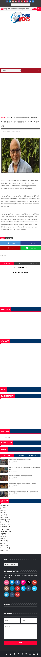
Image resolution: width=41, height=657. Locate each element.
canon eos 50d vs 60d (5, 437)
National (31, 8)
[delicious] (33, 1)
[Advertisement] (20, 46)
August (2, 505)
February (3, 520)
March (2, 517)
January (2, 522)
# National (9, 238)
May (1, 512)
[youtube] (22, 1)
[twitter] (10, 1)
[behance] (30, 1)
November (3, 527)
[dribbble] (27, 1)
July (1, 508)
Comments (33, 455)
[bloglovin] (25, 1)
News (7, 564)
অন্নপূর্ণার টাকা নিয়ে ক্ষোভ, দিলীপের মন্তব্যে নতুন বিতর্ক (20, 476)
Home (3, 117)
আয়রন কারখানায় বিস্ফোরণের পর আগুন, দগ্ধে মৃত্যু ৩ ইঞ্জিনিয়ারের (22, 484)
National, (17, 131)
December (3, 524)
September (3, 531)
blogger (7, 263)
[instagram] (19, 1)
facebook (33, 263)
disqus (20, 263)
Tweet (13, 243)
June (1, 510)
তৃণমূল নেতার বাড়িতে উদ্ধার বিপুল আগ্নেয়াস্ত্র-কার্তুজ (13, 9)
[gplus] (13, 1)
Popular (20, 455)
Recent (7, 455)
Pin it (13, 248)
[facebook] (7, 1)
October (3, 529)
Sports (14, 564)
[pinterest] (16, 1)
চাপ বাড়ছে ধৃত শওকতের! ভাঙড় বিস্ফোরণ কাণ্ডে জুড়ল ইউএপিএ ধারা (23, 492)
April (1, 515)
